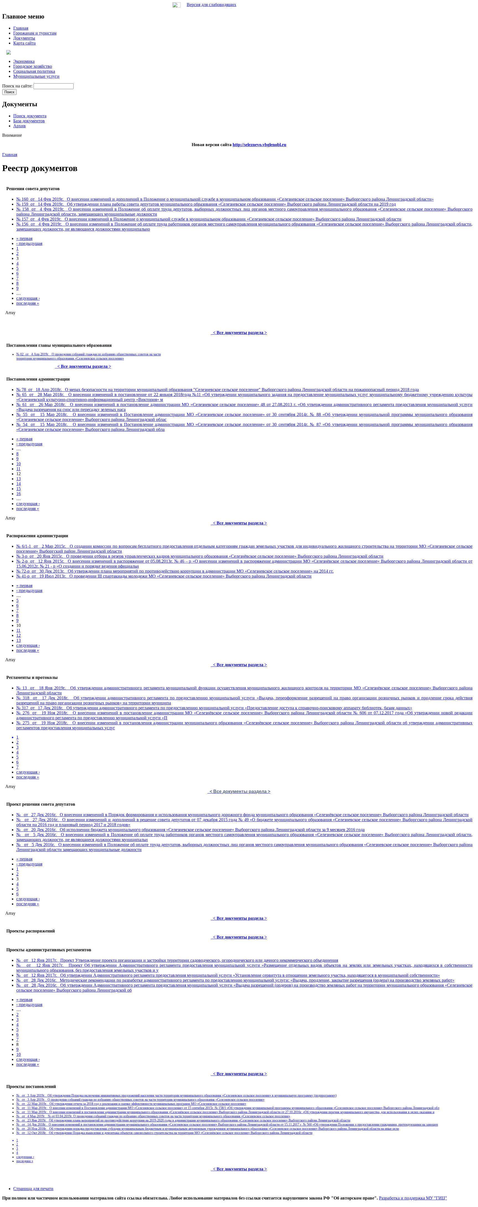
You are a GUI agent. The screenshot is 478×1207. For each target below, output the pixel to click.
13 (18, 478)
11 (18, 468)
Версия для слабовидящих (211, 4)
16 (18, 493)
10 (18, 463)
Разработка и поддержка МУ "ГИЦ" (413, 1198)
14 (18, 483)
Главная (9, 154)
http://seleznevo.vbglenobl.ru (259, 144)
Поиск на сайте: (17, 86)
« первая (24, 238)
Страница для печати (33, 1188)
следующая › (28, 298)
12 (18, 635)
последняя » (27, 303)
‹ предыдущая (29, 243)
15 (18, 488)
